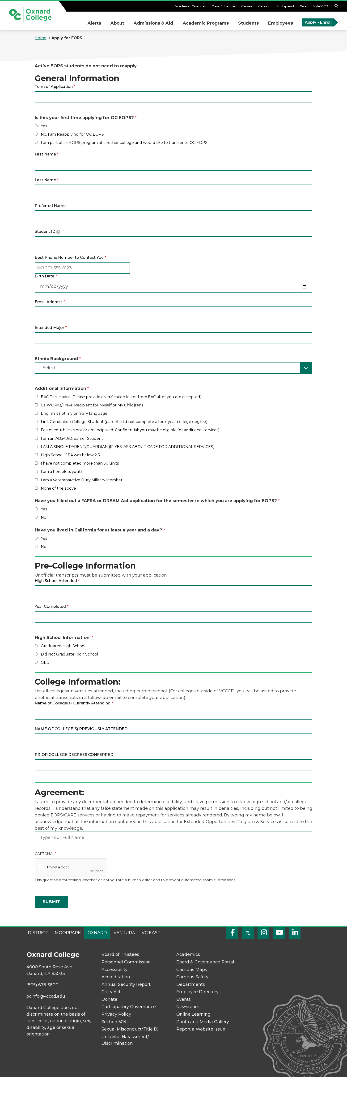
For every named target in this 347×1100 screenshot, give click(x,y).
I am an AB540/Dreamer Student (72, 438)
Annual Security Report (126, 984)
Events (183, 999)
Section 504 (114, 1021)
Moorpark (68, 932)
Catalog (264, 6)
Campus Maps (191, 969)
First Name (45, 154)
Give (303, 6)
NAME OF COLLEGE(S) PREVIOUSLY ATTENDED (81, 729)
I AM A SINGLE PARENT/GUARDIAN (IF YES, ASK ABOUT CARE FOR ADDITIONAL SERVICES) (128, 446)
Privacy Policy (116, 1014)
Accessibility (114, 969)
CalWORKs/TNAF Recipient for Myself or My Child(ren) (92, 405)
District (38, 932)
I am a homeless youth (62, 471)
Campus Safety (192, 976)
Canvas (246, 6)
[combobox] (40, 268)
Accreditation (116, 976)
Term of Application (54, 86)
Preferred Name (50, 205)
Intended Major (49, 327)
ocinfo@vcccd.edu (45, 996)
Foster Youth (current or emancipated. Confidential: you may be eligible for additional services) (130, 430)
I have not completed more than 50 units (80, 463)
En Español (285, 6)
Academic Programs (206, 23)
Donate (109, 999)
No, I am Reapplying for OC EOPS (72, 134)
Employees (280, 23)
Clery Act (111, 991)
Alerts (94, 23)
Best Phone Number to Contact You (69, 257)
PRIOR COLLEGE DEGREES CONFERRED (74, 754)
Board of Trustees (120, 954)
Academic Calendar (190, 6)
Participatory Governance (129, 1006)
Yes (44, 126)
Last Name (45, 180)
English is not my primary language (74, 413)
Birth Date (44, 276)
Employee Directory (197, 991)
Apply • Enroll (318, 22)
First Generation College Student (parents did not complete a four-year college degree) (124, 421)
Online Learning (193, 1014)
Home (40, 38)
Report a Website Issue (200, 1029)
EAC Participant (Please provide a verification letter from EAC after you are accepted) (121, 397)
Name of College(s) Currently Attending (72, 703)
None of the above (58, 488)
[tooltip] (58, 232)
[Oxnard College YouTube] (279, 933)
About (117, 23)
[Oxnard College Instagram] (263, 933)
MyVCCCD (320, 6)
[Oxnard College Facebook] (232, 933)
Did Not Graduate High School (69, 654)
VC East (151, 932)
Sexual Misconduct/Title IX (130, 1029)
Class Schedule (223, 6)
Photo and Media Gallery (202, 1021)
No (43, 517)
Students (248, 23)
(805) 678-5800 (42, 985)
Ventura (124, 932)
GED (45, 662)
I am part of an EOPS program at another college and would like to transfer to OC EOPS (124, 142)
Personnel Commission (126, 962)
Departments (190, 984)
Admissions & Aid (153, 23)
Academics (188, 954)
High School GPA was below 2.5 (70, 455)
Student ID (47, 231)
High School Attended (56, 580)
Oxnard (97, 932)
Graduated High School (63, 646)
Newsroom (187, 1006)
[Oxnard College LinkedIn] (294, 933)
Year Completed (50, 606)
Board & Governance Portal (205, 962)
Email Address (49, 302)
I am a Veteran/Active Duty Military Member (82, 480)
